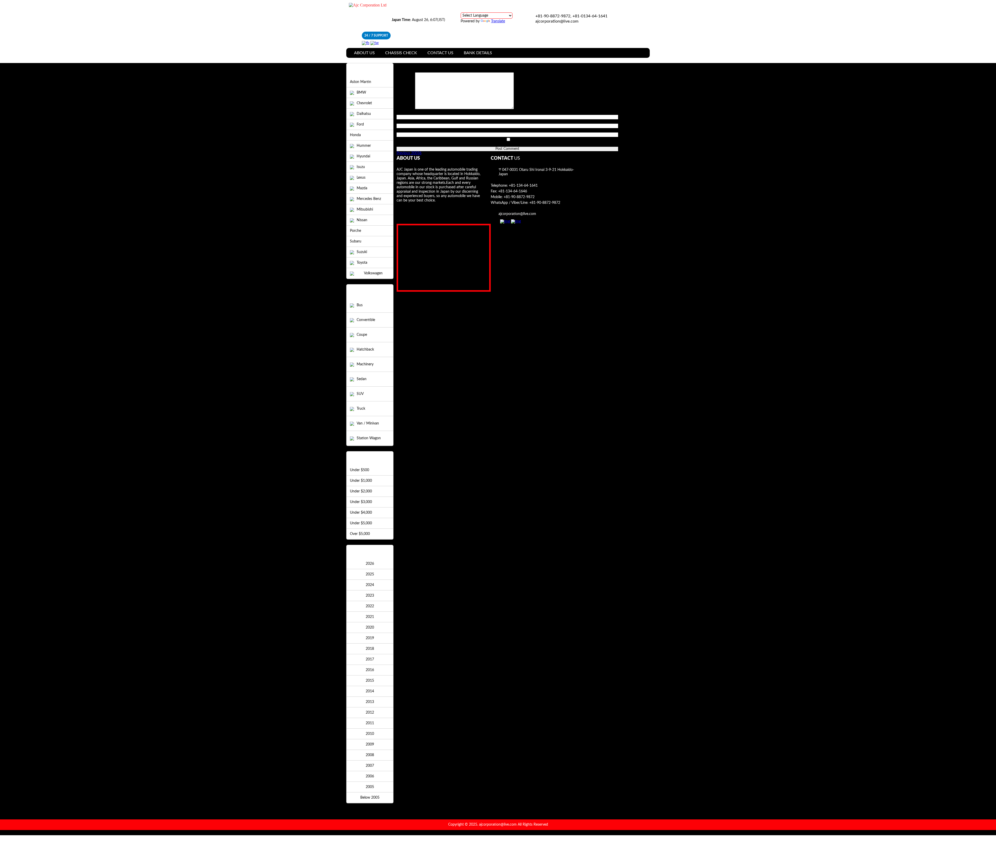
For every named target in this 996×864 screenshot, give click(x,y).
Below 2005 (369, 797)
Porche (355, 231)
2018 (370, 649)
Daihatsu (364, 114)
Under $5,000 (361, 523)
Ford (360, 124)
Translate (498, 21)
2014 (370, 691)
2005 (370, 787)
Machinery (365, 364)
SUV (360, 394)
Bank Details (478, 53)
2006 (370, 776)
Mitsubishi (365, 209)
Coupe (362, 335)
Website (403, 130)
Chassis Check (401, 53)
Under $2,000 (361, 491)
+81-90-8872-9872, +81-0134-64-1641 (571, 16)
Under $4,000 (361, 512)
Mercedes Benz (369, 199)
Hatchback (365, 349)
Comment (406, 108)
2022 (370, 606)
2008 (370, 755)
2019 (370, 638)
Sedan (361, 379)
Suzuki (362, 252)
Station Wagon (369, 438)
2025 (370, 574)
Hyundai (363, 156)
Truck (361, 408)
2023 (370, 595)
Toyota (362, 262)
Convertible (366, 320)
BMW (361, 92)
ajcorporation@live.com (556, 21)
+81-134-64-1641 (523, 185)
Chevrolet (364, 103)
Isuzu (361, 167)
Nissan (362, 220)
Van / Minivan (368, 423)
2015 (370, 680)
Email (402, 121)
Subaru (355, 241)
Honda (355, 135)
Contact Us (440, 53)
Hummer (364, 146)
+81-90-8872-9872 (519, 197)
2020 (370, 627)
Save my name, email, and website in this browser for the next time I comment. (460, 144)
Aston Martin (360, 82)
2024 (370, 585)
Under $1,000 (361, 481)
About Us (364, 53)
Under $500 (359, 470)
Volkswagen (373, 273)
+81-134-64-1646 (512, 191)
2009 (370, 744)
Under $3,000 (361, 502)
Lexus (361, 177)
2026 (370, 564)
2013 (370, 702)
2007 (370, 766)
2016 (370, 670)
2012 (370, 712)
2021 (370, 617)
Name (403, 112)
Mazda (362, 188)
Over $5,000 (360, 534)
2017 (370, 659)
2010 (370, 734)
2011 (370, 723)
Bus (360, 305)
